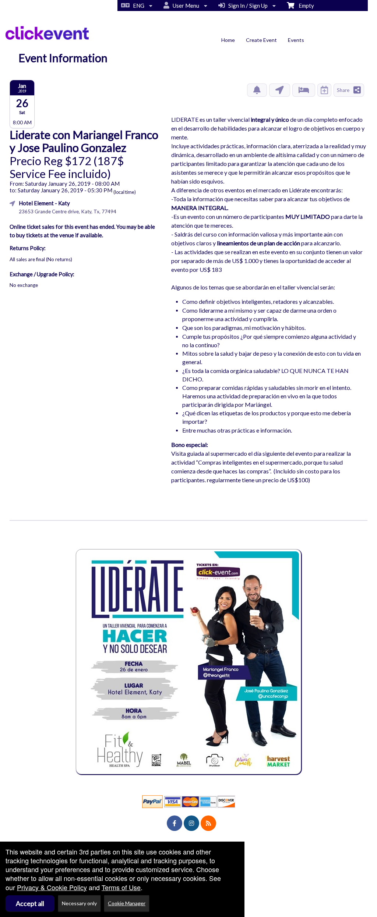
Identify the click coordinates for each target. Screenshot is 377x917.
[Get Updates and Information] (257, 90)
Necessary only (79, 903)
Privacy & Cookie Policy (52, 887)
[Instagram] (191, 823)
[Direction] (279, 90)
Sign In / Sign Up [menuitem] (247, 5)
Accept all (30, 903)
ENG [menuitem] (137, 5)
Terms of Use (121, 887)
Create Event (261, 40)
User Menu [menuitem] (184, 5)
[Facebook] (174, 823)
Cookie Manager (126, 903)
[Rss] (208, 823)
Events (296, 40)
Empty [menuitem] (304, 5)
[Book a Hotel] (304, 90)
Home (228, 40)
